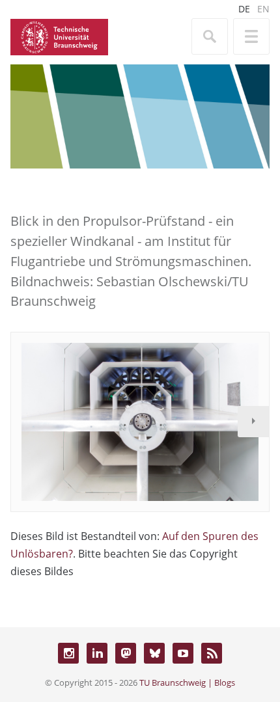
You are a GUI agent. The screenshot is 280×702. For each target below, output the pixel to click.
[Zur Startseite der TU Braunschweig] (59, 36)
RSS (211, 653)
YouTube (183, 653)
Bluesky (154, 653)
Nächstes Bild (253, 421)
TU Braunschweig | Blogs (187, 682)
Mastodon (125, 653)
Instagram (68, 653)
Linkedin (97, 653)
